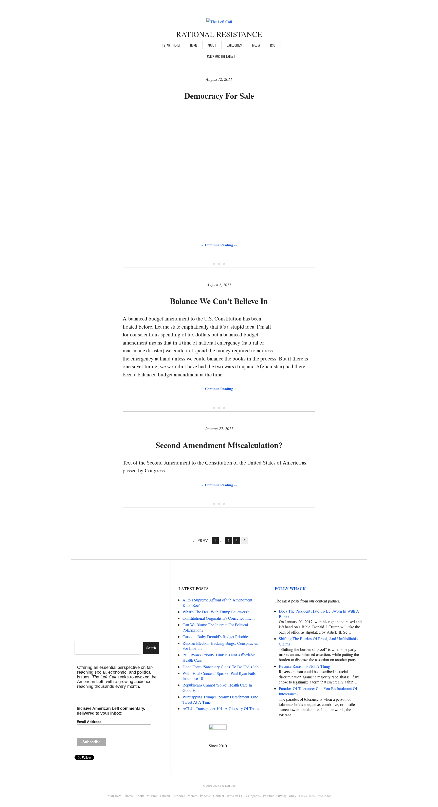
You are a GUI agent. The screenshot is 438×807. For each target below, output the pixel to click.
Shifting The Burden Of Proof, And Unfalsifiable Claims (318, 641)
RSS (273, 45)
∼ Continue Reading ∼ (219, 245)
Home (193, 45)
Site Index (325, 795)
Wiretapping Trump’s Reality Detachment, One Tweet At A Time (220, 699)
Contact (218, 795)
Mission (152, 795)
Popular (268, 795)
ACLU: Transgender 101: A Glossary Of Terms (220, 708)
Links (303, 795)
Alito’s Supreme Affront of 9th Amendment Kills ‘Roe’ (217, 602)
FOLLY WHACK (290, 588)
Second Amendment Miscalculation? (219, 445)
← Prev (200, 540)
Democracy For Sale (219, 96)
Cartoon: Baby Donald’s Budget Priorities (215, 636)
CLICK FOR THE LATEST (221, 56)
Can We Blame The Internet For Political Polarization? (215, 627)
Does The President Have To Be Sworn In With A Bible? (319, 613)
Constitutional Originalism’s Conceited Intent (218, 618)
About (212, 45)
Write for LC (235, 795)
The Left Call (227, 785)
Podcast (205, 795)
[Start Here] (171, 45)
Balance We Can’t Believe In (219, 301)
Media (256, 45)
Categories (234, 45)
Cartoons (179, 795)
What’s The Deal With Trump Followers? (215, 611)
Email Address (89, 722)
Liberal (165, 795)
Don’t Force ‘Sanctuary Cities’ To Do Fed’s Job (220, 666)
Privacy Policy (286, 795)
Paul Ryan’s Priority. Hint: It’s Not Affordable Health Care (219, 657)
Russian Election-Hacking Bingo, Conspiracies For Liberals (220, 645)
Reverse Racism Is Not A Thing (304, 666)
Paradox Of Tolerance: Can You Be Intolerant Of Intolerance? (318, 691)
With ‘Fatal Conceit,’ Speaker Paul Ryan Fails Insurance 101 (219, 676)
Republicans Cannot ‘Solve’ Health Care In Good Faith (217, 687)
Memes (192, 795)
